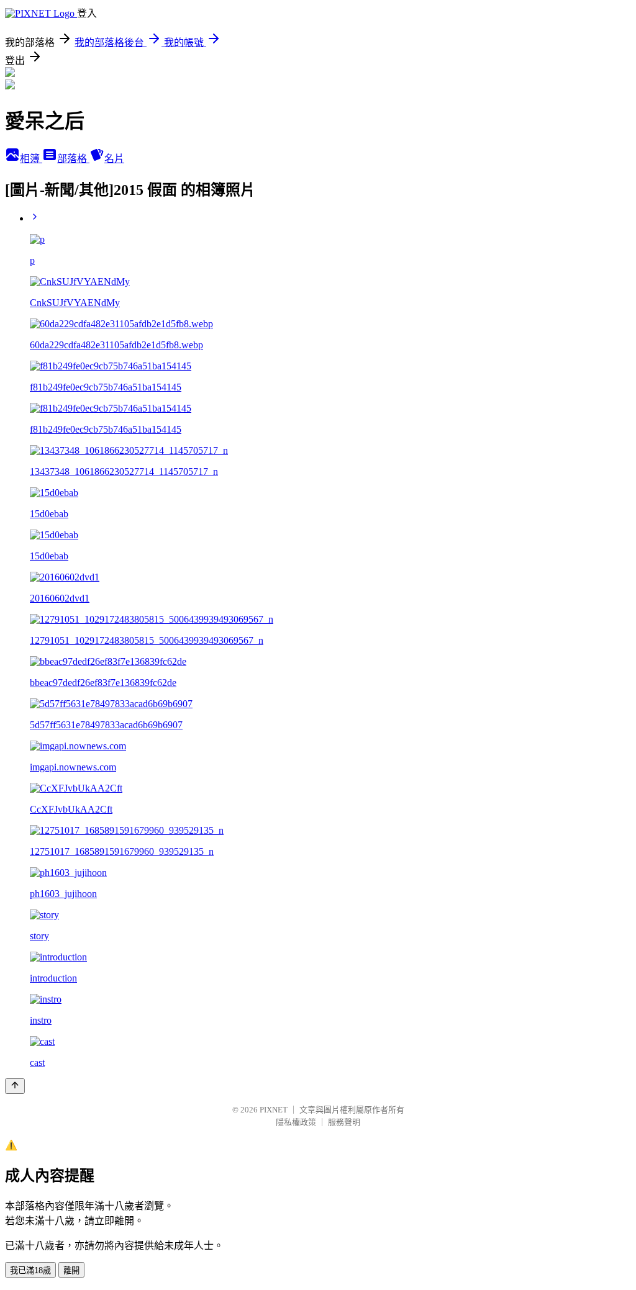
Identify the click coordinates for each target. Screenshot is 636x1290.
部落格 (73, 158)
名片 (114, 158)
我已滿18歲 (30, 1270)
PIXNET (274, 1109)
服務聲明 (344, 1122)
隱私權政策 (296, 1122)
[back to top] (15, 1086)
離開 (71, 1270)
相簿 (31, 158)
